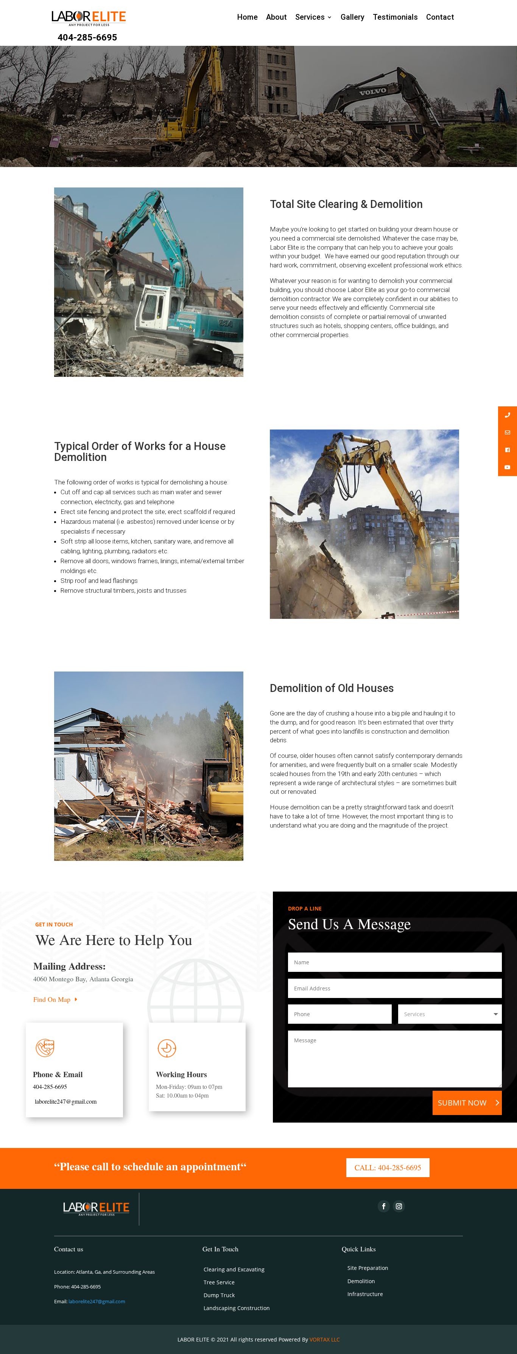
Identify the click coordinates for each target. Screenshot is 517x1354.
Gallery (352, 17)
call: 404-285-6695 (388, 1167)
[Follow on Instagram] (399, 1206)
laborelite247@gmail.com (66, 1101)
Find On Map (51, 999)
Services (310, 17)
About (276, 17)
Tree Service (219, 1282)
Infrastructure (365, 1294)
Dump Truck (219, 1295)
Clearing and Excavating (234, 1269)
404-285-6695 (87, 37)
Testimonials (395, 17)
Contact (440, 17)
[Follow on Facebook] (384, 1206)
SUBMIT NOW (462, 1103)
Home (247, 17)
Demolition (361, 1281)
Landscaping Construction (237, 1308)
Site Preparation (367, 1267)
